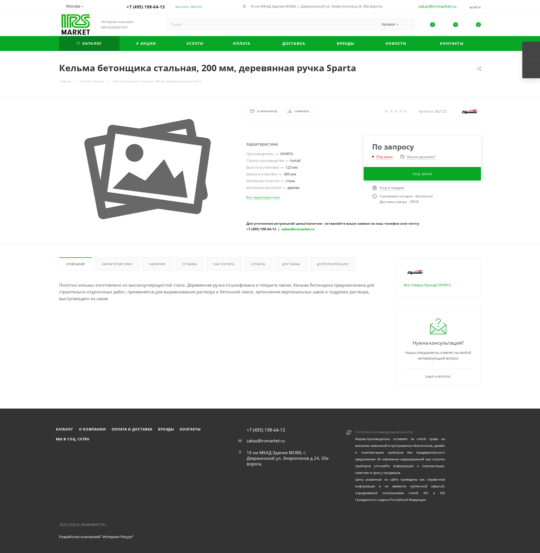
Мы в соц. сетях (72, 439)
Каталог (64, 429)
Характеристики (117, 264)
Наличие (157, 264)
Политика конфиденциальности (384, 432)
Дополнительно (332, 264)
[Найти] (408, 24)
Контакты (190, 429)
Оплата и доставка (132, 429)
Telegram (79, 458)
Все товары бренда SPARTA (427, 284)
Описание (75, 264)
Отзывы (190, 264)
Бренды (166, 429)
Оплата (258, 264)
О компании (92, 429)
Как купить (224, 264)
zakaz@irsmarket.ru (437, 6)
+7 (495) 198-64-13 (146, 7)
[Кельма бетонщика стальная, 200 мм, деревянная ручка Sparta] (147, 169)
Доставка (291, 264)
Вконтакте (65, 458)
